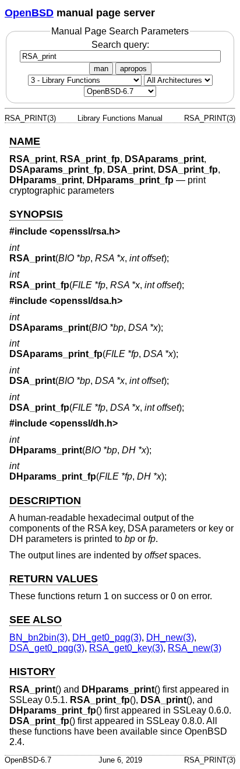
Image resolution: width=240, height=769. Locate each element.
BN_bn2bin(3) (38, 637)
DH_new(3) (170, 637)
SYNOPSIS (36, 214)
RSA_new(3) (194, 648)
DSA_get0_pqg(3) (46, 648)
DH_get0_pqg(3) (107, 637)
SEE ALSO (35, 619)
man (101, 68)
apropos (133, 68)
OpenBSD (29, 13)
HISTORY (32, 671)
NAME (24, 141)
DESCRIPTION (45, 500)
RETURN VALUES (53, 579)
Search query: (120, 45)
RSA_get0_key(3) (126, 648)
